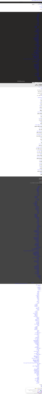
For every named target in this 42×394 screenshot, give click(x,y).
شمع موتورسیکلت (36, 52)
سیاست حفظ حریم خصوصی (23, 283)
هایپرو (38, 20)
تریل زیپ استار (35, 203)
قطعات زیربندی (36, 67)
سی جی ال (37, 209)
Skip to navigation (34, 0)
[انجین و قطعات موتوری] (38, 124)
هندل (38, 382)
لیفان (38, 219)
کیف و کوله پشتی (36, 50)
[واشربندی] (40, 118)
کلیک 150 (36, 327)
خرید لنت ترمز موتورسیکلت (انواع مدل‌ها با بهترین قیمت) (31, 250)
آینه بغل (38, 32)
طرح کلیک (35, 214)
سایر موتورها (37, 319)
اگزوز (38, 60)
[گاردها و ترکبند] (39, 169)
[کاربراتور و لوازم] (39, 156)
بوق (38, 33)
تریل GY (36, 311)
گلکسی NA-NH (36, 217)
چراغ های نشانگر (36, 64)
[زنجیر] (41, 137)
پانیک (38, 198)
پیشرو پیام (37, 199)
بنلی (38, 24)
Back (38, 291)
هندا (38, 14)
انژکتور (38, 18)
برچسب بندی (37, 339)
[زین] (41, 140)
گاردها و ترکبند (37, 73)
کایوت (38, 212)
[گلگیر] (41, 172)
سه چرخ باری (37, 208)
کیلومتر (38, 72)
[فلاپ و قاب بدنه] (39, 150)
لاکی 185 (37, 323)
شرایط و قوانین (17, 283)
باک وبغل (39, 186)
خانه (41, 95)
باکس (38, 43)
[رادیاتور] (40, 105)
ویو (38, 28)
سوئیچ (38, 264)
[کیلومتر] (40, 166)
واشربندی (37, 274)
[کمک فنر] (40, 163)
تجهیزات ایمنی (38, 226)
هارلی (38, 220)
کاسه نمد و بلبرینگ (36, 57)
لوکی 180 (37, 218)
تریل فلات (35, 314)
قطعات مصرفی (38, 247)
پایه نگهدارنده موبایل (36, 237)
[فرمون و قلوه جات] (39, 147)
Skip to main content (39, 0)
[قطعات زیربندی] (39, 153)
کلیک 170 (36, 216)
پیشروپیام (39, 225)
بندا (38, 22)
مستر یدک (32, 282)
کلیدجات (37, 269)
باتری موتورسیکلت (36, 248)
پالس (38, 25)
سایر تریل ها (35, 205)
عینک (38, 242)
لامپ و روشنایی (36, 255)
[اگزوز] (41, 121)
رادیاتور (38, 70)
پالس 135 (36, 196)
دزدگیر (38, 48)
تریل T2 (36, 201)
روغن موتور (37, 53)
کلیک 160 (36, 215)
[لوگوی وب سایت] (40, 3)
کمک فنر (37, 69)
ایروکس (38, 19)
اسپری (38, 36)
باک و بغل (37, 258)
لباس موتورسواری (36, 231)
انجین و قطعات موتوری (35, 61)
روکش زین (37, 41)
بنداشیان (37, 23)
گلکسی (39, 275)
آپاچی (38, 16)
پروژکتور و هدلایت (36, 38)
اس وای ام (37, 17)
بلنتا (38, 21)
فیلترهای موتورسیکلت (36, 55)
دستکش (38, 49)
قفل (38, 47)
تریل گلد (36, 315)
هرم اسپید (37, 29)
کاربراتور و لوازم (36, 68)
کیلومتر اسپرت (37, 40)
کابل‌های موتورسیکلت (36, 56)
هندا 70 (38, 15)
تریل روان (35, 202)
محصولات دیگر (37, 244)
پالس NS (36, 26)
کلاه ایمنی (37, 46)
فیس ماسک (37, 34)
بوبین (38, 62)
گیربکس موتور (37, 75)
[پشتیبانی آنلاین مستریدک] (39, 391)
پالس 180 (36, 27)
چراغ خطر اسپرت (36, 39)
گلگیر (38, 74)
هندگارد (38, 42)
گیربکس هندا (38, 276)
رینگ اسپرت (37, 241)
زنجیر (38, 71)
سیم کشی (37, 265)
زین (38, 376)
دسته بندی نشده (38, 246)
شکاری (38, 210)
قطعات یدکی (38, 256)
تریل (38, 200)
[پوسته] (41, 102)
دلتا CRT (37, 207)
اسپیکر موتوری (37, 35)
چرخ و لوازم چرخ (36, 261)
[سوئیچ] (41, 108)
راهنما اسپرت (37, 239)
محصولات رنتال (36, 31)
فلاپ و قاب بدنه (36, 66)
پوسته (38, 63)
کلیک (38, 213)
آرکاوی (38, 188)
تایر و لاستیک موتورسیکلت (35, 54)
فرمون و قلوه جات (36, 65)
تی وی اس (37, 206)
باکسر (38, 191)
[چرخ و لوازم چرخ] (39, 134)
